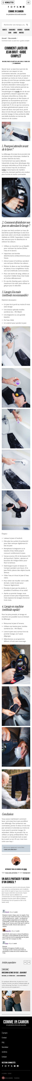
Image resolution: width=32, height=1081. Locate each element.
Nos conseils (12, 38)
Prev (25, 962)
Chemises (19, 30)
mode (17, 91)
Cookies (16, 1078)
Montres (21, 33)
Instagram (26, 873)
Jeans (9, 33)
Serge (25, 869)
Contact (4, 1037)
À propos (4, 1033)
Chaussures (12, 30)
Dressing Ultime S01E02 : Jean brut (14, 972)
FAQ (3, 1042)
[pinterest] (14, 7)
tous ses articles (11, 873)
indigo (4, 170)
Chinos (15, 33)
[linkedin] (23, 7)
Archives (4, 1052)
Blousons (27, 30)
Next (28, 962)
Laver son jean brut (10, 849)
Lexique (4, 1056)
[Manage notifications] (3, 1077)
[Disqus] (16, 931)
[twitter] (17, 7)
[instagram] (11, 7)
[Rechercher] (27, 25)
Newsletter (9, 2)
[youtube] (20, 7)
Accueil (4, 38)
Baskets (4, 30)
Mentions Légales (7, 1078)
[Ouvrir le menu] (28, 2)
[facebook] (8, 7)
